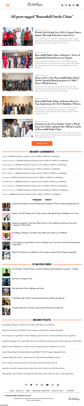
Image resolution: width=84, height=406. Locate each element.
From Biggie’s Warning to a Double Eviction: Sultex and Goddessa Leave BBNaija (28, 325)
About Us (19, 391)
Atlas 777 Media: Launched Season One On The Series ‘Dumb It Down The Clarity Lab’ (29, 363)
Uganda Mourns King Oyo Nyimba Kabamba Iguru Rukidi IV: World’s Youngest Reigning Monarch (34, 352)
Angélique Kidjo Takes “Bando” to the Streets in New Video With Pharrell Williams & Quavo (31, 357)
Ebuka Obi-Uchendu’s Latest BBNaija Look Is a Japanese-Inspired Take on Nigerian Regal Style (32, 330)
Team (28, 391)
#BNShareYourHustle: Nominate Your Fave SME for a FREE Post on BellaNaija (34, 156)
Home (12, 391)
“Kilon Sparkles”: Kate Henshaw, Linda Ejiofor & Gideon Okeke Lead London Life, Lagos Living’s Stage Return (37, 374)
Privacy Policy (58, 391)
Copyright (70, 391)
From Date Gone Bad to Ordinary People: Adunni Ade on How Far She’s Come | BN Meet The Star (33, 368)
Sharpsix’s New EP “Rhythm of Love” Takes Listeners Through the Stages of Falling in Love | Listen (33, 346)
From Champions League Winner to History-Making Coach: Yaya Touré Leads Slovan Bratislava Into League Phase (39, 336)
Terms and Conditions (41, 391)
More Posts (42, 143)
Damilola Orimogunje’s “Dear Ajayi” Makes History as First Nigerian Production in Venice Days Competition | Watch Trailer (41, 341)
